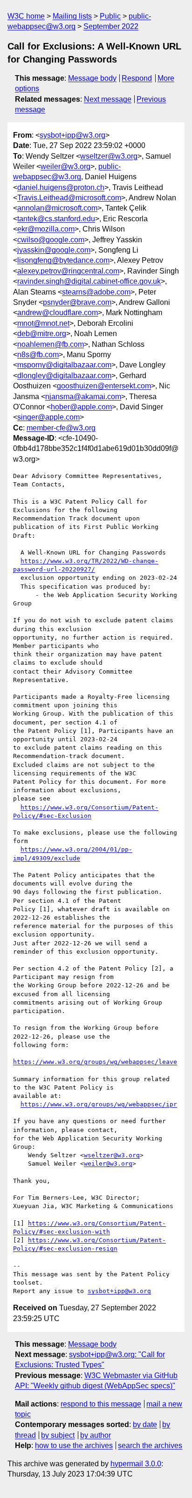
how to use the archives (74, 1445)
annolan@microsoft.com (57, 208)
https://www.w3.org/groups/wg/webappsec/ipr (99, 1104)
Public (110, 16)
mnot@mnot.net (43, 323)
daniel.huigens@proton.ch (60, 187)
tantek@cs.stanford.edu (56, 219)
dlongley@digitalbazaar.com (64, 376)
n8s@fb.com (38, 355)
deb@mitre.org (41, 334)
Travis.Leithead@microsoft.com (69, 198)
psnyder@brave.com (77, 302)
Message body (92, 78)
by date (145, 1424)
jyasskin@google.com (53, 250)
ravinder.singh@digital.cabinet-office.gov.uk (89, 281)
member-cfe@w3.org (61, 428)
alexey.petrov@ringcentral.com (68, 271)
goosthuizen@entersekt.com (104, 386)
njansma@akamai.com (83, 397)
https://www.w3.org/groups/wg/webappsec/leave (95, 1061)
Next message (107, 99)
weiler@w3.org (65, 166)
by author (95, 1435)
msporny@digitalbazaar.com (64, 365)
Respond (137, 78)
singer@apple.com (48, 417)
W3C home (26, 16)
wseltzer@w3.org (108, 156)
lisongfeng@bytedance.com (63, 260)
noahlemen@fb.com (50, 344)
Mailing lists (72, 16)
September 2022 (110, 26)
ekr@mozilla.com (46, 229)
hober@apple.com (81, 407)
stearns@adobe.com (96, 292)
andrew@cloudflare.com (57, 312)
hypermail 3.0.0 (135, 1464)
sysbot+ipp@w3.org (72, 135)
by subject (58, 1435)
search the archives (150, 1445)
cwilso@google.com (50, 240)
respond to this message (101, 1404)
